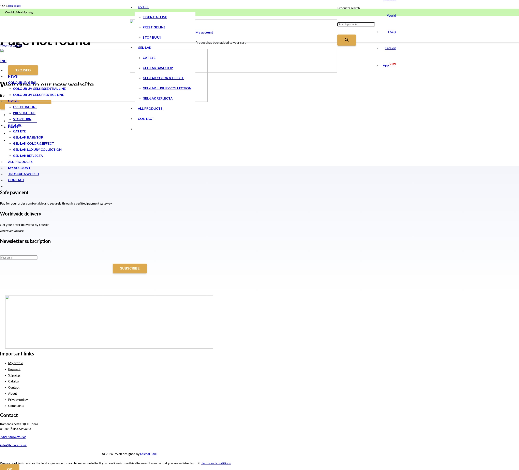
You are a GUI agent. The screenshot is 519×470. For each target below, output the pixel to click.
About (12, 393)
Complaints (16, 405)
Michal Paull (148, 454)
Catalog (390, 48)
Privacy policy (18, 399)
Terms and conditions (216, 463)
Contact (13, 387)
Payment (14, 369)
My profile (15, 363)
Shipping (14, 375)
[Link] (233, 71)
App (389, 65)
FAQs (392, 32)
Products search (348, 8)
